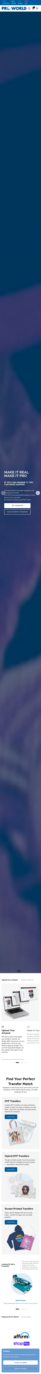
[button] (29, 8)
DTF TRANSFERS (17, 505)
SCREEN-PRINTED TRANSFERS (17, 512)
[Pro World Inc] (14, 8)
